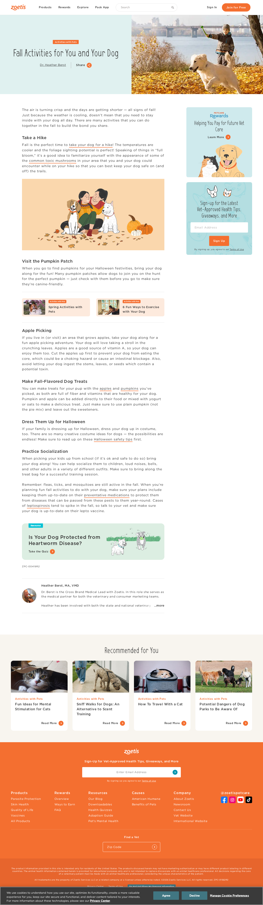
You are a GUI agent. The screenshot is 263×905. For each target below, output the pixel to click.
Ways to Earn (64, 804)
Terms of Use (237, 249)
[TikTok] (249, 802)
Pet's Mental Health (103, 821)
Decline (194, 895)
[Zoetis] (20, 7)
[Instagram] (232, 802)
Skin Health (20, 804)
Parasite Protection (26, 799)
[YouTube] (240, 802)
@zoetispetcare (235, 793)
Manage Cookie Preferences (229, 895)
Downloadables (100, 804)
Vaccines (18, 815)
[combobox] (146, 7)
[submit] (175, 772)
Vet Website (183, 815)
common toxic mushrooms (52, 160)
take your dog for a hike (91, 145)
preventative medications (106, 495)
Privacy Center (95, 886)
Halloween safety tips (113, 439)
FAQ (57, 810)
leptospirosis (38, 505)
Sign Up (219, 240)
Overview (61, 799)
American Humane (146, 799)
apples (106, 388)
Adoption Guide (100, 815)
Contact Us (182, 810)
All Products (20, 821)
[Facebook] (224, 802)
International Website (191, 821)
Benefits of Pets (144, 804)
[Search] (173, 7)
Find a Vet (131, 837)
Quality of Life (22, 810)
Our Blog (95, 799)
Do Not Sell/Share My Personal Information (151, 886)
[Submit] (154, 846)
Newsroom (182, 804)
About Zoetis (184, 799)
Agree (166, 895)
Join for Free (236, 7)
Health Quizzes (100, 810)
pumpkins (129, 388)
